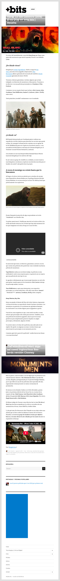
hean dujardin (13, 452)
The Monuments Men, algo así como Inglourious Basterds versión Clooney (23, 349)
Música (8, 557)
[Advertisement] (17, 516)
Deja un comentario (10, 454)
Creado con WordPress (18, 576)
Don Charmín (11, 451)
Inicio (7, 546)
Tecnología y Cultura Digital (14, 550)
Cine (25, 451)
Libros (7, 561)
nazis (32, 452)
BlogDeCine (12, 447)
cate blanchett (36, 451)
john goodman (20, 452)
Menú (33, 9)
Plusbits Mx (8, 576)
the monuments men (39, 452)
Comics (8, 568)
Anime (8, 564)
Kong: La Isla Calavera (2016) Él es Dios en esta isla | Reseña (24, 19)
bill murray (29, 451)
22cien (8, 572)
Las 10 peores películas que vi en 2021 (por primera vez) (26, 483)
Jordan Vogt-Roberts (19, 69)
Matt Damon (28, 452)
